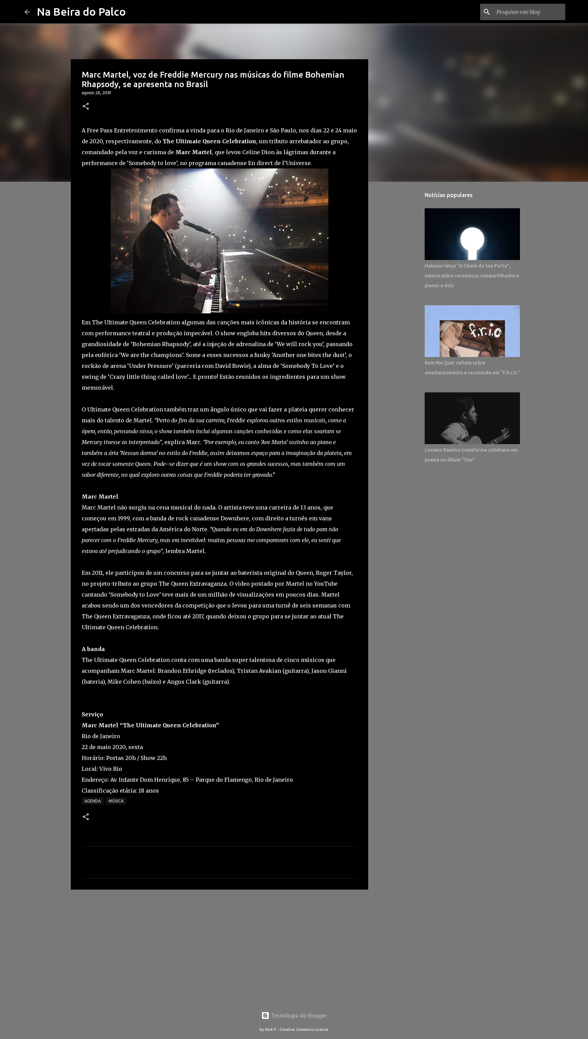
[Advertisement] (219, 947)
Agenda (92, 801)
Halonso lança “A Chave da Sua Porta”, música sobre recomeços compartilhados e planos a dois (472, 275)
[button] (86, 106)
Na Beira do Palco (81, 11)
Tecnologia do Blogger (298, 1015)
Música (116, 801)
